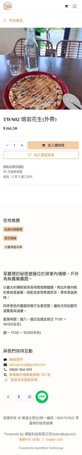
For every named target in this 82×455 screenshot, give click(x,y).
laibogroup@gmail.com (28, 364)
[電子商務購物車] (66, 6)
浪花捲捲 (10, 238)
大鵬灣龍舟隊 (13, 247)
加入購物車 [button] (56, 145)
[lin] (42, 397)
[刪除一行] (7, 145)
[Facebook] (19, 397)
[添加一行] (22, 145)
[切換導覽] (74, 6)
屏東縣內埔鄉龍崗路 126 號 (29, 375)
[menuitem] (29, 439)
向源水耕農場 (13, 229)
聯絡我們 (16, 359)
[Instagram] (29, 397)
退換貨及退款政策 (24, 380)
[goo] (8, 397)
